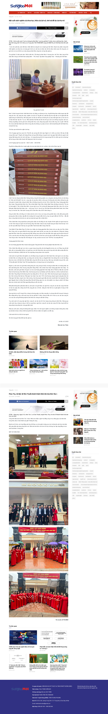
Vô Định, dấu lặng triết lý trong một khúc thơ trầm (22, 352)
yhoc (74, 128)
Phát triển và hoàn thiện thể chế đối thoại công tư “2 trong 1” (53, 647)
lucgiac (74, 106)
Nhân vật (64, 12)
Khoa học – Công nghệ (54, 12)
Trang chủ (22, 12)
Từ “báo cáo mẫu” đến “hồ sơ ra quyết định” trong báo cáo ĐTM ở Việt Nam (17, 666)
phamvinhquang (77, 117)
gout (87, 95)
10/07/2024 (87, 445)
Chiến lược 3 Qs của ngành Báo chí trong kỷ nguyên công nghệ (21, 647)
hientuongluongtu (77, 98)
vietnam (86, 125)
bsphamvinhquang (77, 90)
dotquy (91, 92)
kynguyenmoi (89, 103)
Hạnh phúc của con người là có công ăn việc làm (17, 371)
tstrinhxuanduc (93, 123)
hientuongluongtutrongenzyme (80, 101)
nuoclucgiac (76, 114)
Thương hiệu (72, 12)
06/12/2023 (11, 23)
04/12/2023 (11, 396)
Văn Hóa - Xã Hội (18, 16)
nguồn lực (82, 109)
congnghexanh (76, 92)
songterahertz (76, 120)
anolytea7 (78, 87)
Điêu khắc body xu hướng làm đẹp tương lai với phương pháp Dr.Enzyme (90, 440)
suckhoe (84, 120)
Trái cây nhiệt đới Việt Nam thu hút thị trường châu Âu (90, 421)
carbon (85, 90)
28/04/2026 (12, 670)
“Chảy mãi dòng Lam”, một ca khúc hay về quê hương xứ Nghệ (38, 371)
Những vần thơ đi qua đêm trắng (49, 352)
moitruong (81, 106)
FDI (79, 95)
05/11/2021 (87, 425)
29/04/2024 (87, 75)
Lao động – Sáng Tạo (39, 12)
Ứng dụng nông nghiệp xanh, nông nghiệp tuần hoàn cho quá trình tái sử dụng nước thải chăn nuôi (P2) (90, 60)
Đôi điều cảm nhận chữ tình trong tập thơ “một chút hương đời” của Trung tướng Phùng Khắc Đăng (59, 371)
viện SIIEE (92, 125)
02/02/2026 (42, 354)
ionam (91, 101)
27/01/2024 (87, 65)
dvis (96, 92)
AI (73, 87)
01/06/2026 (42, 650)
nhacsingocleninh (91, 109)
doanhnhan (85, 92)
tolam (94, 120)
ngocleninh (75, 109)
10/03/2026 (12, 355)
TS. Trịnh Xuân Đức (82, 123)
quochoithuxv (86, 117)
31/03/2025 (87, 53)
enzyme (74, 95)
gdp (83, 95)
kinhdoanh (81, 103)
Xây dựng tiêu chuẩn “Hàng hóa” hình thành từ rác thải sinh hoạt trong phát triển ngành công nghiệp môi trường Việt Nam (58, 667)
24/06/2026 (12, 650)
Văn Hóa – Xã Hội (83, 12)
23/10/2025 (53, 375)
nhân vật (75, 112)
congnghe (92, 90)
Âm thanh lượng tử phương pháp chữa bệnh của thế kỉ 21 (89, 71)
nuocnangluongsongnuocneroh (89, 114)
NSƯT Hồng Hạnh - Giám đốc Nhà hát (88, 112)
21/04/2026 (32, 671)
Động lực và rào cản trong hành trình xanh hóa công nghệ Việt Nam (90, 48)
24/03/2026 (53, 671)
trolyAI (74, 123)
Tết (73, 125)
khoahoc (75, 103)
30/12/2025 (12, 373)
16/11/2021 (87, 434)
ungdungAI (79, 125)
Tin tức (30, 12)
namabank (88, 106)
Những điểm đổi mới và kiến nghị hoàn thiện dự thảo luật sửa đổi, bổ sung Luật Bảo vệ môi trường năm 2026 (38, 667)
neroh (94, 106)
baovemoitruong (86, 87)
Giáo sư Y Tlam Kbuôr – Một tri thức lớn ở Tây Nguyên (90, 430)
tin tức (89, 120)
